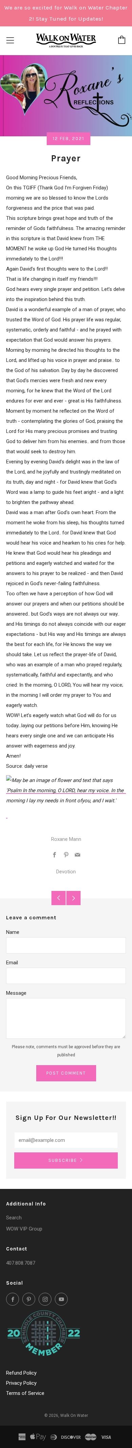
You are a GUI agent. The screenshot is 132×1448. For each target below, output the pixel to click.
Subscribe (62, 1160)
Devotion (66, 872)
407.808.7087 (20, 1263)
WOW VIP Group (24, 1229)
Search (14, 1218)
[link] (66, 790)
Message (16, 993)
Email (12, 963)
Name (12, 932)
